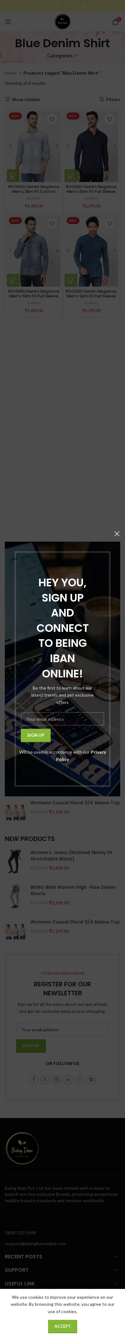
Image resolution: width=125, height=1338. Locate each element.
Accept (62, 1326)
